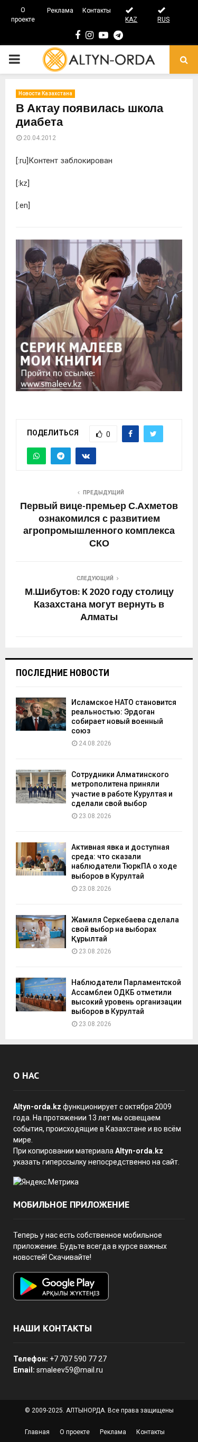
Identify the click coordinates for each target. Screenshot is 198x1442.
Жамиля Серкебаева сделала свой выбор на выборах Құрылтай (125, 929)
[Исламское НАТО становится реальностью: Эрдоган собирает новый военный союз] (41, 714)
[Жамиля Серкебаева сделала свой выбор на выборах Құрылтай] (41, 931)
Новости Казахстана (45, 93)
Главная (37, 1432)
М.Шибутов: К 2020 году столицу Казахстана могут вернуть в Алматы (99, 604)
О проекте (23, 14)
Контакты (96, 10)
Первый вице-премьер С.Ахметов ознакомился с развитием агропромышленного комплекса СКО (99, 525)
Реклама (60, 10)
